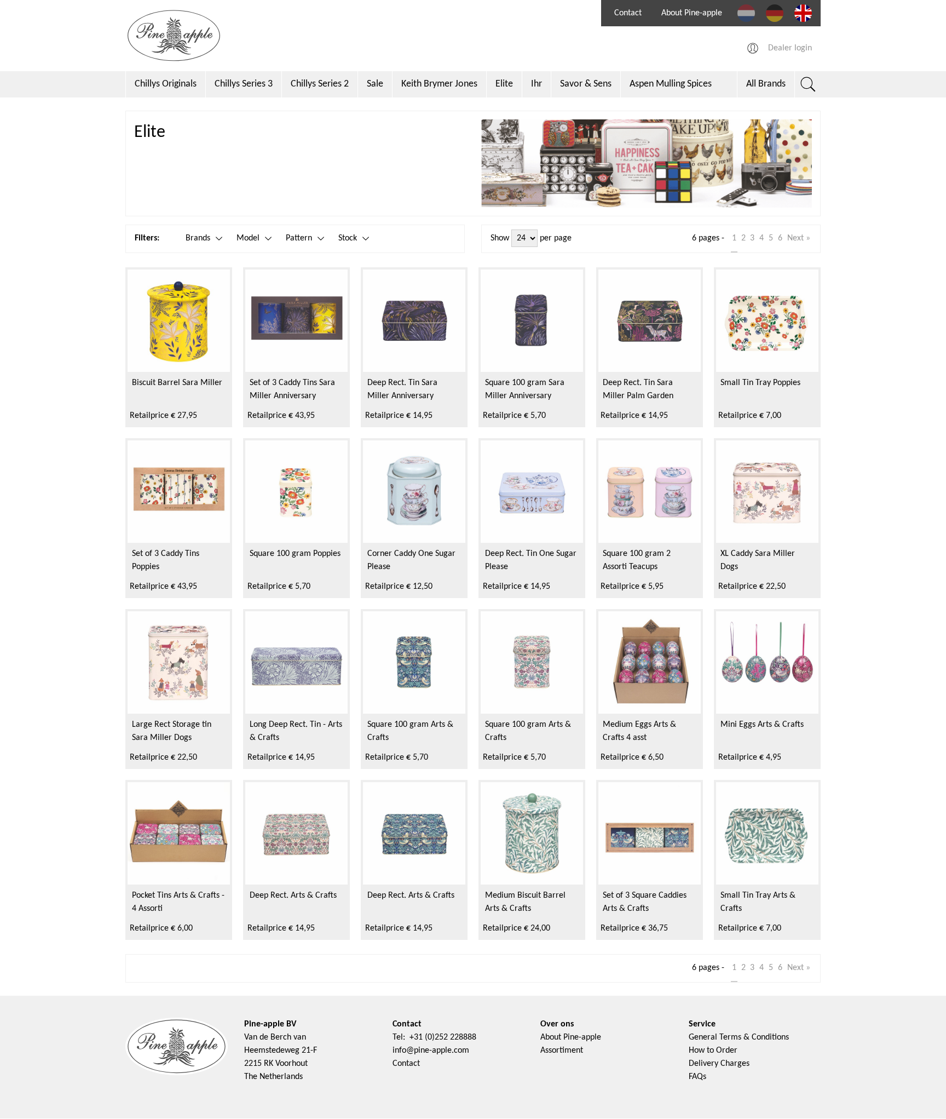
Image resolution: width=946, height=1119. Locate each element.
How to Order (713, 1050)
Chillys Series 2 (320, 84)
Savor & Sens (586, 84)
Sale (375, 84)
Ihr (536, 84)
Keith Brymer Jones (439, 84)
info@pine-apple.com (431, 1050)
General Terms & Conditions (739, 1037)
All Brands (766, 84)
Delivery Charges (719, 1063)
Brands (198, 238)
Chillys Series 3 (244, 84)
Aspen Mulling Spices (671, 84)
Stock (347, 238)
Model (247, 238)
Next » (798, 238)
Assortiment (561, 1050)
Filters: (147, 238)
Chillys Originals (166, 84)
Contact (628, 13)
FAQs (697, 1076)
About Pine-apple (691, 13)
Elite (504, 84)
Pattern (299, 238)
